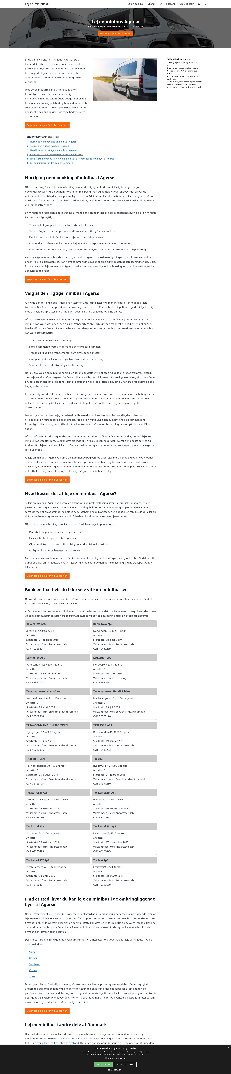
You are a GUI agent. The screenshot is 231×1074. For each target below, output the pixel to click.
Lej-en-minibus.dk (37, 4)
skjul (57, 136)
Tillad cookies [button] (103, 1065)
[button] (115, 1070)
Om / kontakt (186, 3)
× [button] (228, 1047)
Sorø (32, 976)
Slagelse (34, 952)
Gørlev (33, 970)
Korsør (33, 958)
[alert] (115, 1059)
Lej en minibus (135, 3)
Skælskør (34, 964)
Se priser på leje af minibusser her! (115, 33)
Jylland (151, 3)
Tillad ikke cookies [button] (125, 1065)
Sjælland (171, 3)
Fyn (160, 3)
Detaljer (141, 1054)
